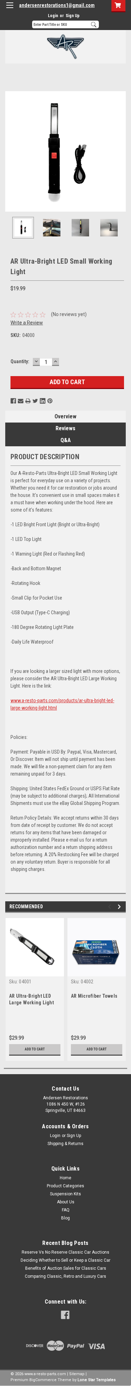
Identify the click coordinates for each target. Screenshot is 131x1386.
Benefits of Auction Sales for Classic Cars (65, 1268)
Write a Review (26, 322)
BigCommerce (43, 1380)
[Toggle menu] (9, 9)
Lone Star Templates (97, 1380)
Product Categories (65, 1185)
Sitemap (77, 1374)
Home (65, 1177)
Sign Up (73, 15)
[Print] (28, 401)
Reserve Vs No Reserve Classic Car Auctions (65, 1252)
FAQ (66, 1210)
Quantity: (19, 361)
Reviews (65, 428)
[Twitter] (35, 401)
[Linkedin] (42, 401)
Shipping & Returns (65, 1143)
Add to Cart (35, 1049)
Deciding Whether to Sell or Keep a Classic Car (65, 1260)
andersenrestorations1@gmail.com (57, 5)
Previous (10, 151)
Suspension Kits (65, 1193)
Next (120, 151)
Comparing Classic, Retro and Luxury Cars (65, 1276)
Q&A (65, 440)
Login (53, 15)
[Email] (20, 401)
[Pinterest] (50, 401)
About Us (65, 1202)
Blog (65, 1218)
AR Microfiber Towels (94, 996)
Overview (65, 416)
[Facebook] (13, 401)
